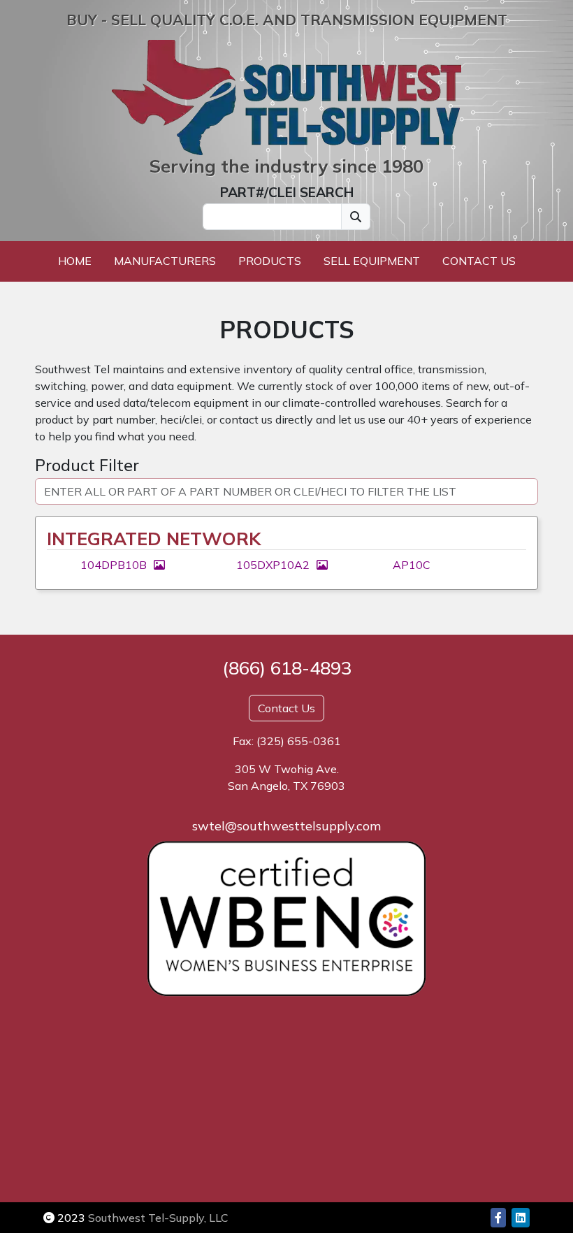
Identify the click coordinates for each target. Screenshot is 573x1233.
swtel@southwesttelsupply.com (286, 826)
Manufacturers (165, 261)
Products (269, 261)
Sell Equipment (372, 261)
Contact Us (479, 261)
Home (75, 261)
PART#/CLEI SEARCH (287, 192)
